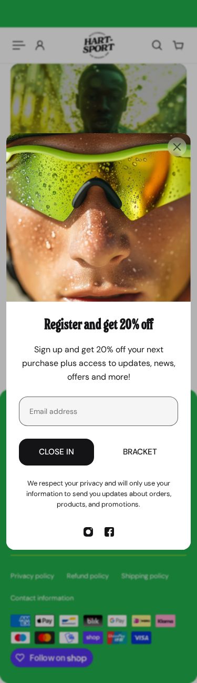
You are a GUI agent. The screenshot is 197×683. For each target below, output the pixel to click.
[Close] (177, 146)
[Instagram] (88, 532)
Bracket (140, 452)
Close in (56, 452)
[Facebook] (109, 532)
